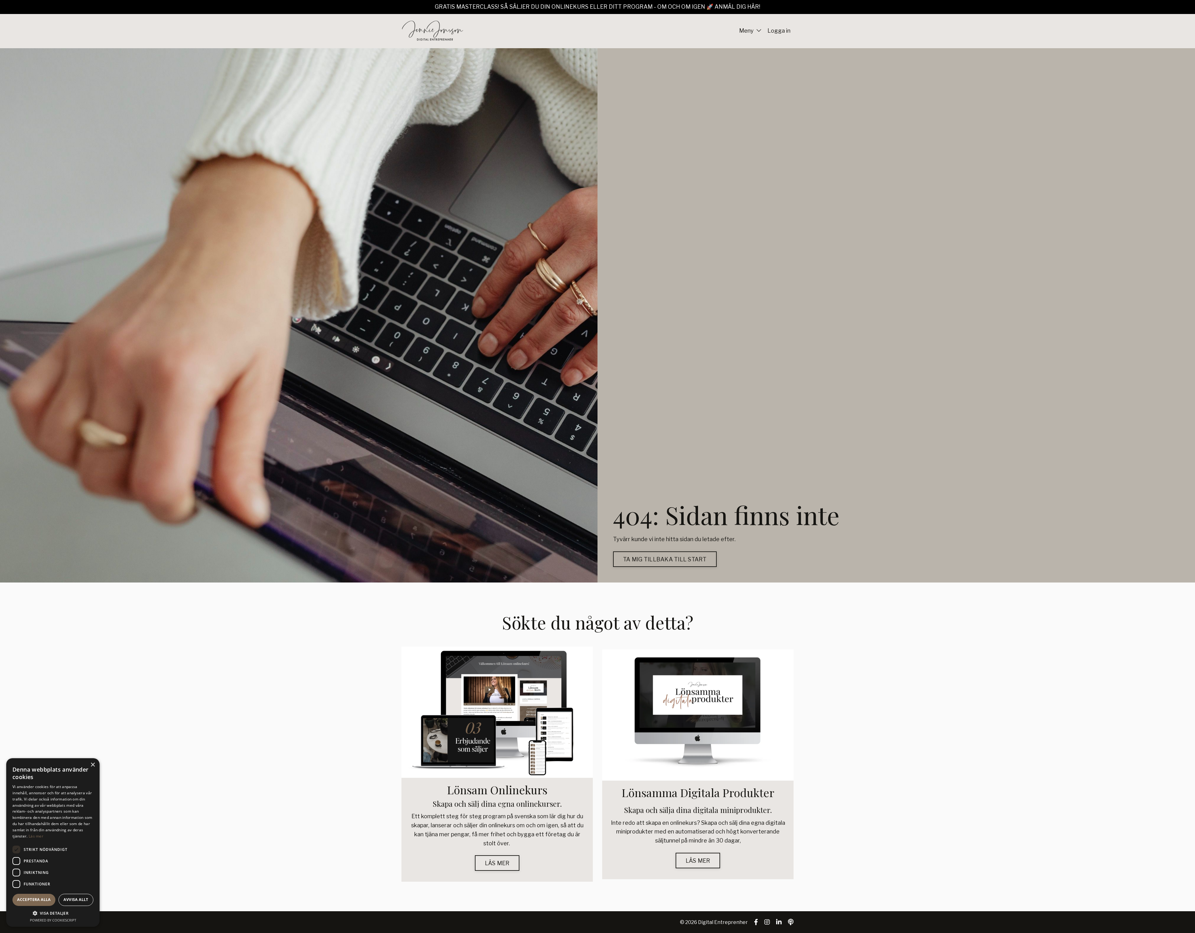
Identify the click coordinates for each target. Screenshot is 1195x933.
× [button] (92, 765)
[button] (52, 913)
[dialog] (53, 842)
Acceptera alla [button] (34, 899)
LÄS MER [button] (497, 863)
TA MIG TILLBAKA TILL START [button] (665, 559)
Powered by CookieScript (53, 920)
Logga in (778, 30)
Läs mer (36, 836)
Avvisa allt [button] (75, 899)
